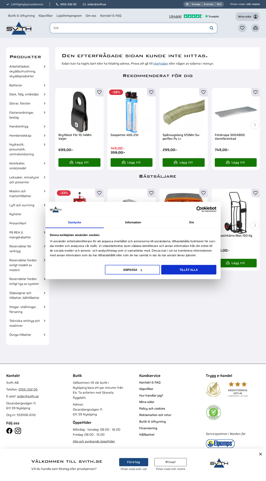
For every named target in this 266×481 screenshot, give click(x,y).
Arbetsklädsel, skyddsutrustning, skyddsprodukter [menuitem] (22, 71)
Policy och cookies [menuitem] (152, 408)
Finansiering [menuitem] (148, 428)
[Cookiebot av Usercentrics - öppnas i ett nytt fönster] (199, 209)
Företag (133, 462)
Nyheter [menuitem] (15, 214)
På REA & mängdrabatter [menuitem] (20, 235)
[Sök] (211, 28)
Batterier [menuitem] (15, 85)
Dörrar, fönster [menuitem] (20, 103)
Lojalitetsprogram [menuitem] (69, 15)
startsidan (160, 63)
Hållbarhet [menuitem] (146, 434)
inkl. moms (253, 4)
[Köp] (79, 162)
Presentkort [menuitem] (17, 223)
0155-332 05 (68, 4)
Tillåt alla (189, 269)
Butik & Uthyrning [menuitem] (21, 15)
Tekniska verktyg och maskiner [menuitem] (24, 323)
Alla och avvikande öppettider (94, 441)
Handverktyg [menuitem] (18, 126)
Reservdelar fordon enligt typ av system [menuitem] (24, 281)
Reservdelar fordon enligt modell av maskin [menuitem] (23, 265)
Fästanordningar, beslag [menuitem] (21, 115)
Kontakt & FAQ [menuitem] (110, 15)
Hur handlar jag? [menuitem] (151, 395)
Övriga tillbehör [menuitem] (20, 334)
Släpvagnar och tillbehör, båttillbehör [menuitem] (24, 295)
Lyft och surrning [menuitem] (21, 205)
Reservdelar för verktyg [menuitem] (20, 249)
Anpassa (130, 269)
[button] (242, 28)
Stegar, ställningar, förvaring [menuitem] (23, 309)
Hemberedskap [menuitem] (20, 135)
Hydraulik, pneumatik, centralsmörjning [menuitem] (21, 149)
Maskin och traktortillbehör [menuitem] (20, 193)
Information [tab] (133, 222)
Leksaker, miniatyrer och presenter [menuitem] (24, 180)
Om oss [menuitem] (91, 15)
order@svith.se (96, 4)
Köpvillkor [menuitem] (46, 15)
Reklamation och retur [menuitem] (155, 415)
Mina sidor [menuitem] (146, 401)
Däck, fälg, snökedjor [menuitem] (24, 94)
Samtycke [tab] (74, 222)
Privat (171, 462)
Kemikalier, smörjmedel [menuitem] (17, 166)
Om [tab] (191, 222)
